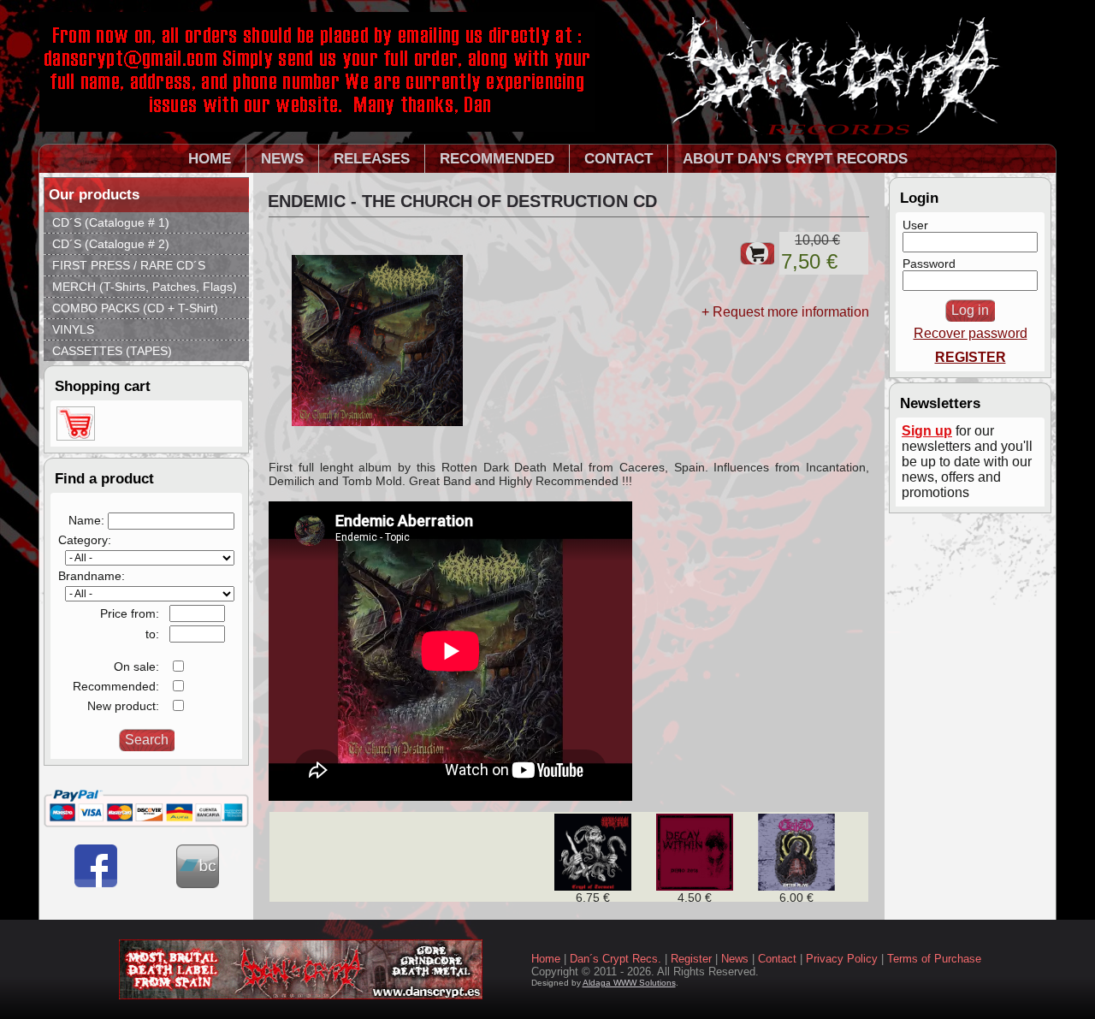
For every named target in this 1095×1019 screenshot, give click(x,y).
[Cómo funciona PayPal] (146, 823)
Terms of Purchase (934, 958)
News (735, 958)
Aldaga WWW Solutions (629, 982)
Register (691, 958)
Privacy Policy (842, 958)
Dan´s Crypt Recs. (615, 958)
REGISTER (970, 357)
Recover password (970, 333)
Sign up (927, 431)
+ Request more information (785, 312)
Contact (777, 958)
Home (545, 958)
